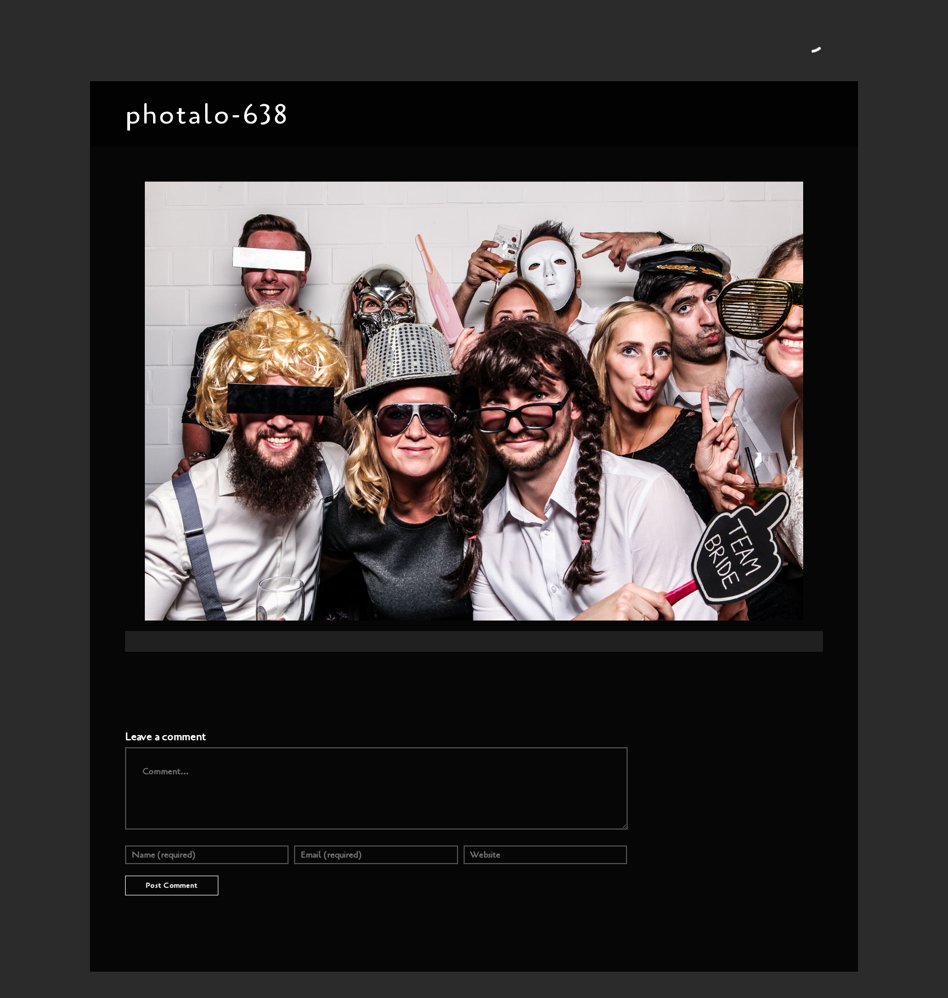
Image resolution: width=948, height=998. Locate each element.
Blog (287, 40)
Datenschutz (715, 40)
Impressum (661, 40)
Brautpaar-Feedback (512, 40)
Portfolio (250, 40)
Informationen (436, 40)
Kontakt (615, 40)
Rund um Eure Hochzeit (353, 40)
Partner (575, 40)
